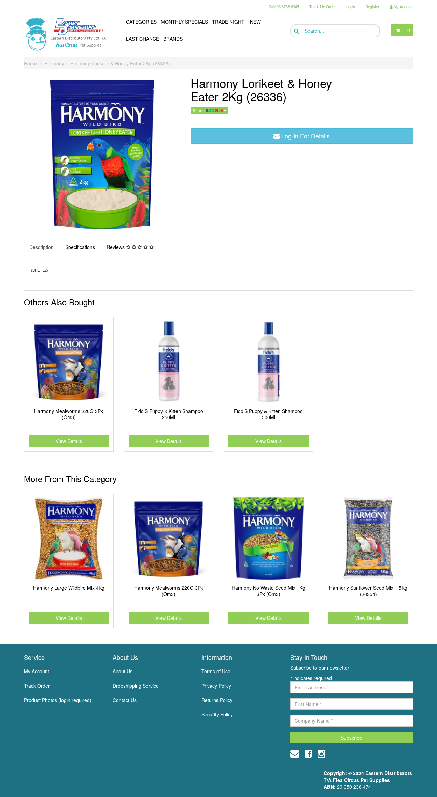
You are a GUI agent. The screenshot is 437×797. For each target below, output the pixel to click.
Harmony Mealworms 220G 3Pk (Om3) (68, 414)
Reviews (116, 246)
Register (372, 6)
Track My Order (322, 6)
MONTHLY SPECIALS (184, 21)
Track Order (37, 685)
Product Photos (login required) (57, 699)
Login (350, 6)
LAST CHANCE (142, 38)
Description (41, 246)
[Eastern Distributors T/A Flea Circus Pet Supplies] (68, 34)
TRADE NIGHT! (229, 21)
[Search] (296, 31)
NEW (255, 21)
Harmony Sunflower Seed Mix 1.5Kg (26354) (368, 590)
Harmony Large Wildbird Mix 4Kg (68, 587)
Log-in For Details (305, 135)
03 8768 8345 (284, 6)
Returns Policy (216, 699)
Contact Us (125, 699)
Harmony (54, 63)
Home (30, 63)
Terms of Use (215, 671)
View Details (69, 441)
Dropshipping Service (136, 685)
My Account (36, 671)
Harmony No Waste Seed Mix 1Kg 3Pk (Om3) (268, 590)
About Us (122, 671)
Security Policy (217, 714)
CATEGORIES (141, 21)
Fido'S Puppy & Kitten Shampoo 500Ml (268, 414)
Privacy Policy (216, 685)
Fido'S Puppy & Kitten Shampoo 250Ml (168, 414)
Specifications (80, 246)
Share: (199, 110)
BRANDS (173, 38)
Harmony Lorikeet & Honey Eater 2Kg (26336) (120, 63)
